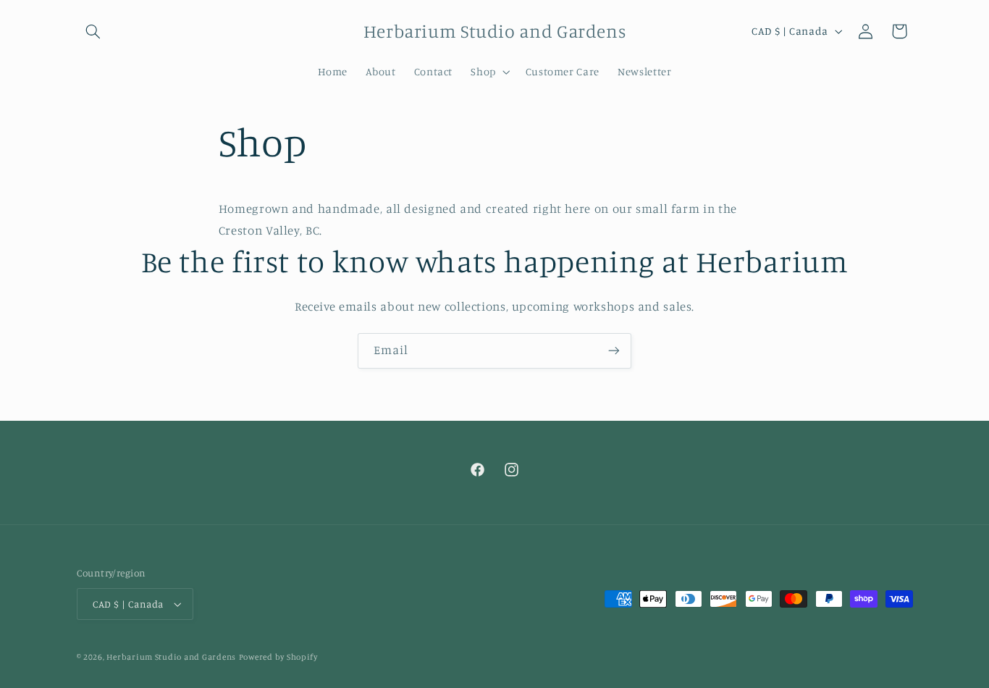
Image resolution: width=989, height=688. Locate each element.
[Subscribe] (614, 351)
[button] (93, 31)
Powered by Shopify (278, 657)
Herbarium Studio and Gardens (171, 657)
